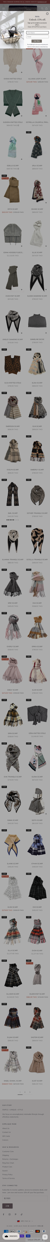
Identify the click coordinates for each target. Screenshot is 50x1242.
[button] (47, 13)
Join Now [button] (37, 41)
